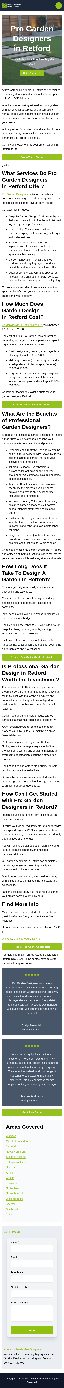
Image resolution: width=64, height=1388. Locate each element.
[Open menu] (58, 5)
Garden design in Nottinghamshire (22, 325)
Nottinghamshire (15, 1193)
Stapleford (12, 1209)
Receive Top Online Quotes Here (32, 946)
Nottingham (12, 1188)
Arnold (10, 1172)
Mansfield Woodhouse (19, 1141)
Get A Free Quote (32, 1112)
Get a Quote (30, 73)
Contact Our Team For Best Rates (32, 404)
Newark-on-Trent (15, 1151)
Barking (36, 938)
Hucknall (11, 1167)
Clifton (9, 1214)
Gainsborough (22, 938)
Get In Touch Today (32, 157)
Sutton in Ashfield (16, 1156)
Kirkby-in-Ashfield (16, 1162)
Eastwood (12, 1183)
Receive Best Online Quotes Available (32, 657)
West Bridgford (14, 1198)
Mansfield (11, 1146)
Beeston (11, 1204)
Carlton (10, 1177)
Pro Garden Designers (15, 194)
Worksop (7, 938)
